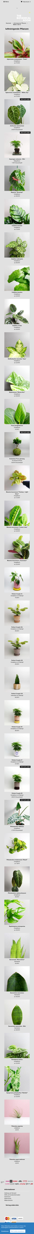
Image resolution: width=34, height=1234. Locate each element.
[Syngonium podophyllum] (17, 1078)
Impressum (7, 1196)
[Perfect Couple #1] (17, 579)
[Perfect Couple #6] (17, 712)
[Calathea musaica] (17, 278)
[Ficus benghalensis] (17, 411)
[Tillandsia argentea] (17, 1112)
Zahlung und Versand (10, 1193)
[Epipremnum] (17, 378)
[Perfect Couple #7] (17, 746)
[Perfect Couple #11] (17, 613)
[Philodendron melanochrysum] (17, 879)
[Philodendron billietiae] (17, 812)
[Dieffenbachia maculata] (17, 344)
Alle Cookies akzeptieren (17, 1231)
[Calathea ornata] (17, 311)
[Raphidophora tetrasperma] (17, 912)
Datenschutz (7, 1198)
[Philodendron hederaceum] (17, 845)
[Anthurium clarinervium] (17, 111)
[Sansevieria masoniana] (17, 978)
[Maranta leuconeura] (17, 478)
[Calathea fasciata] (17, 211)
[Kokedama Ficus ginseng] (17, 444)
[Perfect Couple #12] (17, 646)
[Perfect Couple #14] (17, 679)
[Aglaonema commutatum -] (17, 45)
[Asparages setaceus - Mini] (17, 145)
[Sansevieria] (17, 945)
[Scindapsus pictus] (17, 1045)
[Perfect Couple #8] (17, 779)
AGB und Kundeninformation (12, 1195)
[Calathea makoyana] (17, 245)
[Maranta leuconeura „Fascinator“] (17, 546)
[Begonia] (17, 178)
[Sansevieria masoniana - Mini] (17, 1012)
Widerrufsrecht (8, 1200)
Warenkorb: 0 (27, 1)
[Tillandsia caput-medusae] (17, 1145)
